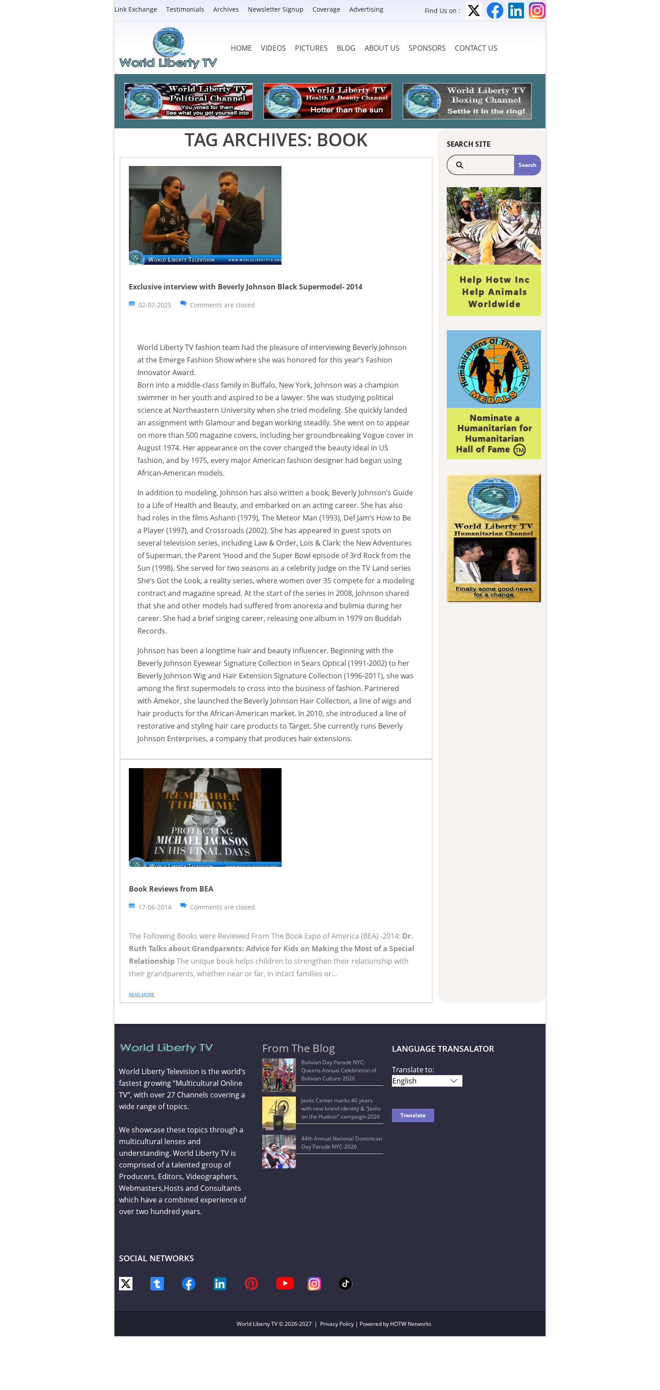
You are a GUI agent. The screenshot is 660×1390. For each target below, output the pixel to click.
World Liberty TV (257, 1324)
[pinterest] (251, 1283)
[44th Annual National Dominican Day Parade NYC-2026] (279, 1151)
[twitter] (125, 1283)
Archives (226, 9)
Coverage (326, 9)
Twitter (474, 10)
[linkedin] (220, 1283)
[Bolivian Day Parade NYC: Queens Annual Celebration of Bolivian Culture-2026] (279, 1075)
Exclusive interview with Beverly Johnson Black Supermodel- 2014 (245, 287)
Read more (141, 994)
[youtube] (285, 1282)
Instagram (537, 10)
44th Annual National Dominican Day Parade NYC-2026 (341, 1142)
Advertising (366, 9)
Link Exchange (135, 9)
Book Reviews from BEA (171, 889)
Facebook (495, 10)
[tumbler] (157, 1283)
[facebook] (188, 1283)
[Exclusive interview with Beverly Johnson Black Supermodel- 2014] (205, 214)
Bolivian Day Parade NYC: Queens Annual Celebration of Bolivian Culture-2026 (338, 1070)
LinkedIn (516, 10)
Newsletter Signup (276, 9)
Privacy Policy (337, 1324)
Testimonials (185, 9)
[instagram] (314, 1283)
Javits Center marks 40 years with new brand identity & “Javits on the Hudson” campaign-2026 (341, 1108)
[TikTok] (345, 1283)
